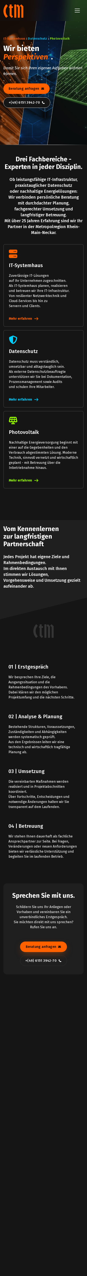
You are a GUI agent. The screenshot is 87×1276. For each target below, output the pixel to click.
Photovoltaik (59, 43)
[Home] (13, 10)
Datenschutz (37, 43)
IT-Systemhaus (14, 43)
